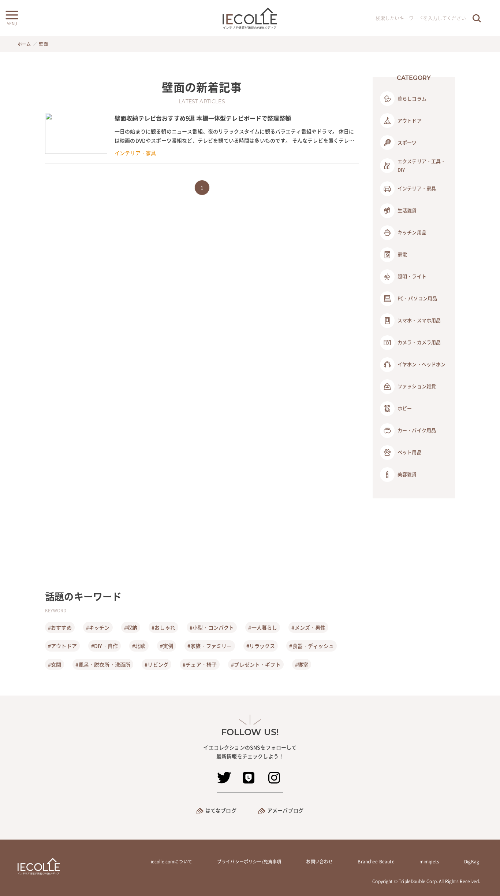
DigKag (471, 861)
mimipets (429, 861)
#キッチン (98, 627)
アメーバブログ (285, 810)
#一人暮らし (262, 627)
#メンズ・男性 (308, 627)
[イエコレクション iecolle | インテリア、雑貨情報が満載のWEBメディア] (250, 18)
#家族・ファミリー (209, 645)
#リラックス (260, 645)
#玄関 (54, 664)
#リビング (156, 664)
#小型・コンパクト (212, 627)
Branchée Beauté (376, 861)
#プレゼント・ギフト (256, 664)
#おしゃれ (163, 627)
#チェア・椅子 (200, 664)
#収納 (130, 627)
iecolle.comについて (171, 861)
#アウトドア (62, 645)
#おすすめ (60, 627)
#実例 (166, 645)
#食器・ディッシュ (311, 645)
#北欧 (138, 645)
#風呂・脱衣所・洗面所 (102, 664)
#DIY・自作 (104, 645)
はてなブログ (220, 810)
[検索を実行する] (476, 18)
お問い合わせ (319, 861)
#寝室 (301, 664)
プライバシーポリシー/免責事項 (249, 861)
